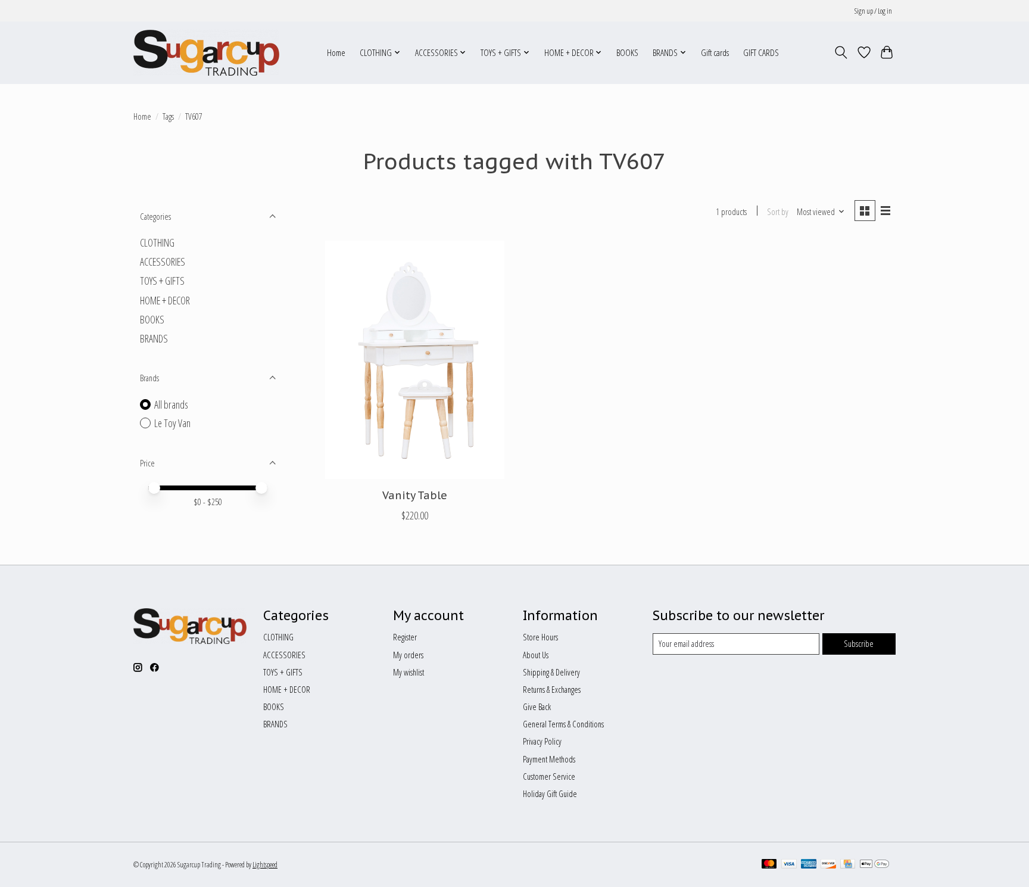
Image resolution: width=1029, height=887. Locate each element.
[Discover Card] (828, 865)
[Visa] (789, 865)
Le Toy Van (172, 423)
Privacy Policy (542, 741)
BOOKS (627, 52)
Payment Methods (549, 759)
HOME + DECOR (165, 300)
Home (336, 52)
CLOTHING (157, 242)
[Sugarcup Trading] (206, 52)
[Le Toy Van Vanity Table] (414, 360)
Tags (168, 116)
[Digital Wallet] (874, 865)
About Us (535, 655)
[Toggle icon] (841, 52)
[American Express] (808, 865)
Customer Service (549, 776)
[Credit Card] (847, 865)
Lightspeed (264, 865)
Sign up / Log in (873, 11)
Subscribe (859, 643)
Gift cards (715, 52)
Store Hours (540, 637)
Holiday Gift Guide (550, 793)
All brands (171, 404)
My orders (408, 655)
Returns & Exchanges (552, 689)
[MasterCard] (769, 865)
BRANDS (154, 338)
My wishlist (408, 672)
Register (405, 637)
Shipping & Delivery (551, 672)
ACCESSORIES (162, 261)
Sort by (777, 211)
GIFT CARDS (761, 52)
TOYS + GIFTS (162, 280)
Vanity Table (414, 495)
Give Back (537, 706)
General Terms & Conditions (563, 724)
